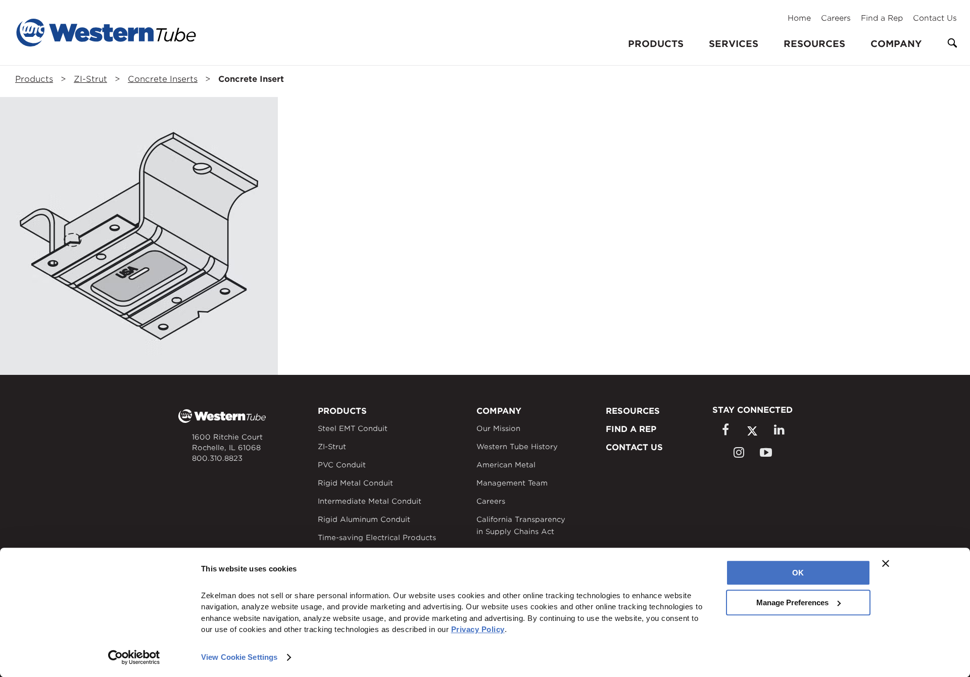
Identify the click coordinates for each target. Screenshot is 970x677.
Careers (836, 18)
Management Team (512, 483)
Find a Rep (882, 18)
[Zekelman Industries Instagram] (738, 452)
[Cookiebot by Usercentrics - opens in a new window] (134, 657)
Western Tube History (517, 447)
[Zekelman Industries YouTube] (766, 452)
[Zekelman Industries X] (752, 430)
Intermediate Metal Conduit (369, 501)
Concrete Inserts (163, 79)
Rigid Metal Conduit (355, 483)
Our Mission (498, 428)
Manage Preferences (792, 602)
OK (798, 572)
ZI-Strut (90, 79)
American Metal (506, 465)
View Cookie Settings (239, 657)
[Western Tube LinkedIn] (779, 429)
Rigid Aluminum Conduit (364, 519)
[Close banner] (885, 563)
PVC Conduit (342, 465)
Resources (814, 43)
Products (34, 79)
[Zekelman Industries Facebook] (725, 429)
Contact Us (935, 18)
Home (799, 18)
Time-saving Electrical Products (377, 538)
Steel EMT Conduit (352, 428)
